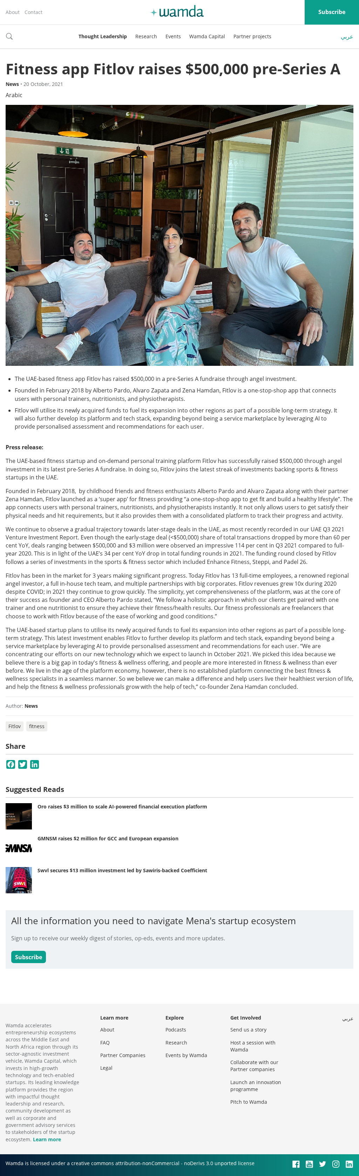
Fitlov (14, 726)
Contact (33, 12)
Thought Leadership (103, 36)
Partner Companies (122, 1055)
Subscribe (331, 12)
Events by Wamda (186, 1055)
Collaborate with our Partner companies (254, 1066)
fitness (37, 726)
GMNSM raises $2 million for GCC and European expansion (108, 838)
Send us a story (248, 1029)
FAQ (105, 1042)
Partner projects (252, 36)
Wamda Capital (207, 36)
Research (146, 36)
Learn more (47, 1139)
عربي (347, 36)
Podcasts (175, 1029)
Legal (106, 1067)
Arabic (14, 95)
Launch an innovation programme (255, 1086)
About (13, 12)
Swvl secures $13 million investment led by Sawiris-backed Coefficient (122, 870)
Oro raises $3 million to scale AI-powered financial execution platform (122, 806)
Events (173, 36)
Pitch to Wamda (248, 1101)
